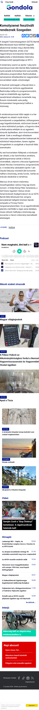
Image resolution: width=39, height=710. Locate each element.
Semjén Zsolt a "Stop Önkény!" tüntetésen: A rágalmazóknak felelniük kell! (18, 524)
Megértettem (32, 705)
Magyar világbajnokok (10, 575)
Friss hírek (9, 2)
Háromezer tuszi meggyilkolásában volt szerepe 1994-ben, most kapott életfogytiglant (15, 567)
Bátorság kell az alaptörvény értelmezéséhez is (17, 633)
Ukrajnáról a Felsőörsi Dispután (14, 490)
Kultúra (12, 227)
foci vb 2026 (29, 19)
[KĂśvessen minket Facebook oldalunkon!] (19, 678)
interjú (5, 487)
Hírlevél (34, 2)
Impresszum (30, 682)
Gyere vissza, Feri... (12, 650)
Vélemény (29, 16)
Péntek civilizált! (8, 462)
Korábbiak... (31, 602)
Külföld (17, 16)
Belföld (7, 16)
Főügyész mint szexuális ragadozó (18, 663)
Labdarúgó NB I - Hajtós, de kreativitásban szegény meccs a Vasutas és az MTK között (18, 543)
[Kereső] (2, 2)
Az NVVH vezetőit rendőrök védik (14, 560)
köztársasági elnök (12, 19)
